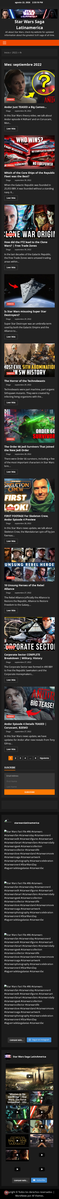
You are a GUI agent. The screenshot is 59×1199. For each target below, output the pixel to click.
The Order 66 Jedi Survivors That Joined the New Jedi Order (29, 426)
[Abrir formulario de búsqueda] (54, 43)
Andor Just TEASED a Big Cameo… (29, 86)
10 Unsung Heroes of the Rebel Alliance (29, 564)
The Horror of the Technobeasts (29, 360)
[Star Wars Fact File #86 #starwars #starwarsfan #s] (29, 855)
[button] (4, 43)
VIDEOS (10, 99)
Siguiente (44, 758)
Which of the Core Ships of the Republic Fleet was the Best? (29, 152)
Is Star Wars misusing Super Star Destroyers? (29, 291)
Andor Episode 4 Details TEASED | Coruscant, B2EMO (29, 703)
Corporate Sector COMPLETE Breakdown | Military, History (29, 634)
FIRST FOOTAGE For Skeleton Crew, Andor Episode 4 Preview (29, 495)
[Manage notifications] (6, 1192)
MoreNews (21, 1195)
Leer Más (12, 129)
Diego (8, 111)
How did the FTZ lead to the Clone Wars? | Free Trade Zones (29, 221)
